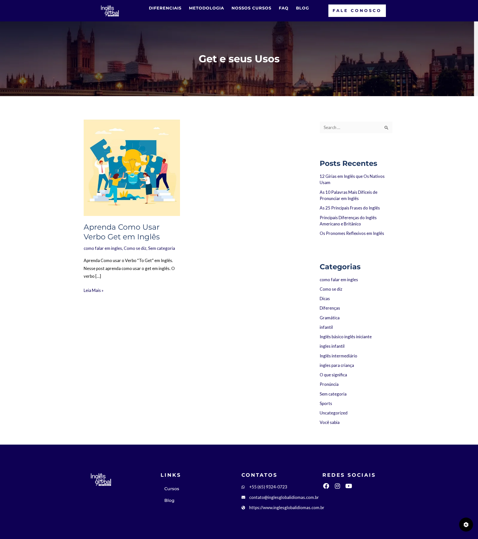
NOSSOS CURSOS (251, 8)
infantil (326, 327)
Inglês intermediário (338, 355)
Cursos (171, 488)
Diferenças (330, 308)
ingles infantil (332, 346)
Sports (326, 403)
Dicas (325, 298)
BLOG (302, 8)
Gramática (330, 317)
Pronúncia (329, 384)
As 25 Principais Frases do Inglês (350, 207)
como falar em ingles (103, 248)
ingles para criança (337, 365)
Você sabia (330, 422)
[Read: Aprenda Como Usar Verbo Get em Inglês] (132, 167)
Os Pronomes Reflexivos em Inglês (352, 233)
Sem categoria (161, 248)
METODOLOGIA (206, 8)
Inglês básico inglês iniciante (346, 336)
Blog (169, 500)
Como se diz (135, 248)
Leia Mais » (94, 289)
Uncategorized (334, 412)
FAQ (284, 8)
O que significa (333, 374)
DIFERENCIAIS (165, 8)
